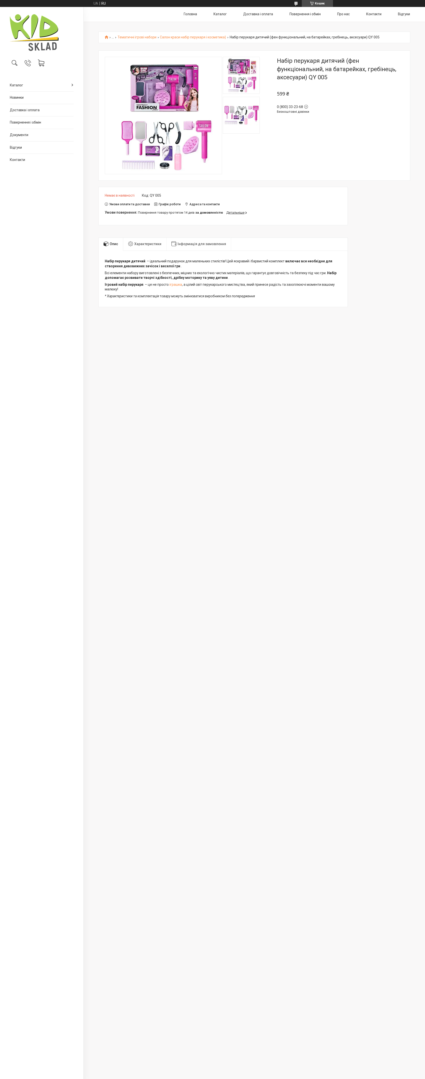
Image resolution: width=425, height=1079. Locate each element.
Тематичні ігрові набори (137, 37)
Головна (190, 14)
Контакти (17, 160)
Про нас (343, 14)
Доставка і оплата (25, 110)
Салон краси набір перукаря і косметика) (193, 37)
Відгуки (16, 147)
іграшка (175, 284)
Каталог (16, 85)
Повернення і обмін (25, 122)
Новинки (17, 97)
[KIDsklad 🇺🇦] (42, 32)
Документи (19, 135)
